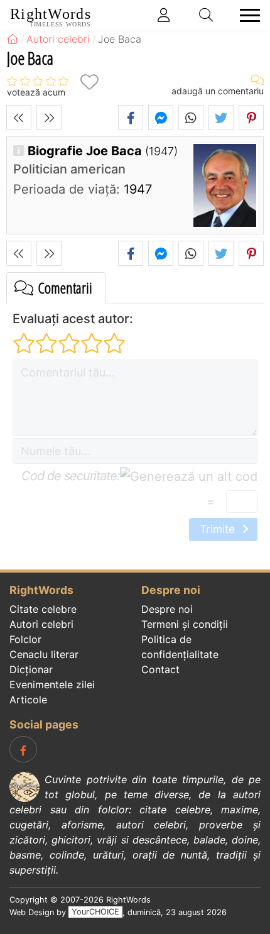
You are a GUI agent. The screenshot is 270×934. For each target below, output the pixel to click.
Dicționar (31, 669)
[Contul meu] (164, 15)
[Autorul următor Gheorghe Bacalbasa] (49, 117)
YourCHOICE (95, 912)
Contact (160, 669)
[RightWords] (12, 39)
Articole (28, 699)
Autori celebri (41, 624)
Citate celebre (43, 609)
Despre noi (167, 609)
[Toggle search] (206, 15)
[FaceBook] (23, 749)
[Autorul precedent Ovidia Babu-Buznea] (18, 117)
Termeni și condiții (184, 624)
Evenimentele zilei (52, 684)
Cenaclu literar (43, 654)
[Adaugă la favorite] (89, 82)
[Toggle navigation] (246, 15)
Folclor (25, 639)
